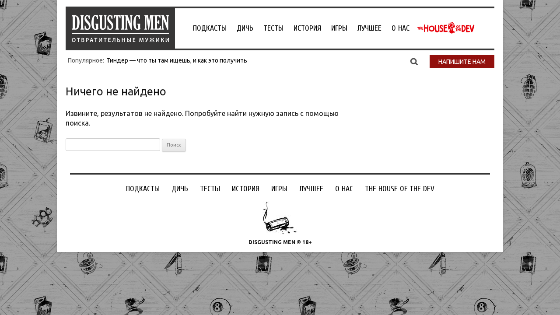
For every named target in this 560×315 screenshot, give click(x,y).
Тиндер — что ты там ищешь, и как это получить (176, 60)
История (307, 28)
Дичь (245, 28)
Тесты (273, 28)
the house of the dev (445, 28)
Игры (339, 28)
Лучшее (369, 28)
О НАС (401, 28)
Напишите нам (462, 61)
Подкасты (210, 28)
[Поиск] (414, 61)
